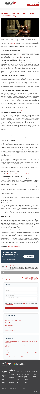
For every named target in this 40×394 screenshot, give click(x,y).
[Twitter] (3, 272)
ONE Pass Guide (20, 374)
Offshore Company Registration (11, 381)
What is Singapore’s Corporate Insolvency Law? (18, 173)
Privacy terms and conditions (9, 304)
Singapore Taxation (9, 322)
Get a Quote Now (33, 4)
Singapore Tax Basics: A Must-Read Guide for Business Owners (18, 356)
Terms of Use (3, 389)
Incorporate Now (35, 377)
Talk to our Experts (28, 256)
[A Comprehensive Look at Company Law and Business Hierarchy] (20, 27)
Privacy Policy (8, 389)
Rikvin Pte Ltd (10, 3)
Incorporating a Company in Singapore (13, 317)
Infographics (34, 371)
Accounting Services (9, 325)
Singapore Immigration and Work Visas (13, 320)
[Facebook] (1, 272)
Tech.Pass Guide (20, 376)
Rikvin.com (24, 303)
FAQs (33, 373)
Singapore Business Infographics (12, 327)
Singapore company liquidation (13, 246)
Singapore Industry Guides (10, 330)
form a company (15, 47)
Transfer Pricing (27, 384)
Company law (12, 43)
